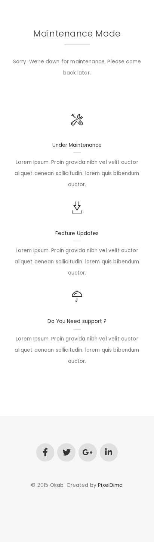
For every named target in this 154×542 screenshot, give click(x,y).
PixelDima (110, 485)
